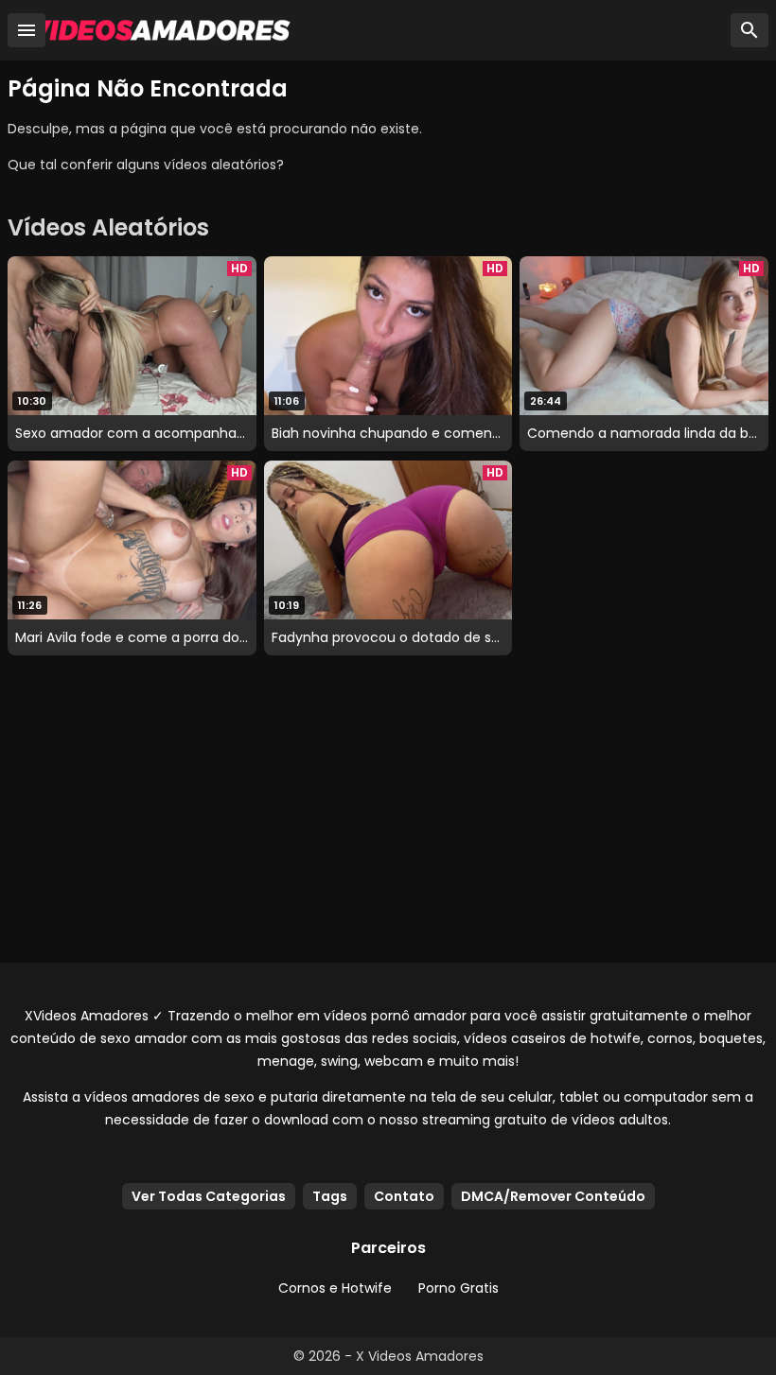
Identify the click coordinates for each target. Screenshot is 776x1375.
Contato (404, 1196)
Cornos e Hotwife (335, 1288)
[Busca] (749, 30)
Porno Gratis (458, 1288)
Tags (329, 1196)
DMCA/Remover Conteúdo (553, 1196)
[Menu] (26, 30)
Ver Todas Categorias (209, 1196)
